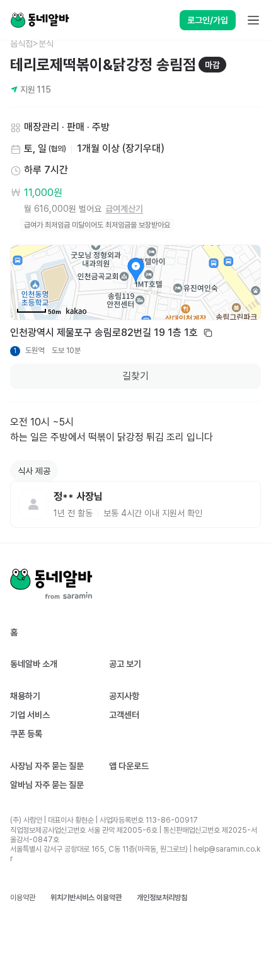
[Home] (39, 20)
